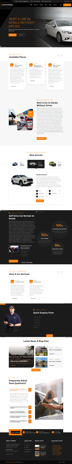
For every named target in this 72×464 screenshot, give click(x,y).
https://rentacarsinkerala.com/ (22, 393)
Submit (49, 335)
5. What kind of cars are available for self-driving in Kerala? (18, 421)
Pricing (41, 4)
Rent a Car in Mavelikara (19, 361)
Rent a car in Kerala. (12, 462)
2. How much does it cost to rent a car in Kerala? (18, 407)
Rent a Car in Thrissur (56, 454)
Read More (42, 449)
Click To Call (13, 261)
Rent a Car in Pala (56, 450)
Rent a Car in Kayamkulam (55, 349)
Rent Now (14, 80)
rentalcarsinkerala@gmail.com (23, 1)
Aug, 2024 (38, 360)
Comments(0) (18, 358)
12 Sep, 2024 (44, 445)
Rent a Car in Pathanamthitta (58, 448)
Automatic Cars (19, 282)
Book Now (67, 4)
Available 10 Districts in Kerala (31, 432)
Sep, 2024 (11, 348)
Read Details (14, 298)
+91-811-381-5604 (36, 1)
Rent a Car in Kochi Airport (57, 453)
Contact (55, 4)
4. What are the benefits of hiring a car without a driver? (18, 417)
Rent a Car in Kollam (56, 445)
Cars (45, 4)
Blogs (50, 4)
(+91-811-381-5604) (27, 262)
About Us (36, 4)
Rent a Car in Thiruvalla (57, 446)
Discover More (41, 138)
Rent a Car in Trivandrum (55, 361)
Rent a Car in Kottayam (57, 449)
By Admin (12, 358)
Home (31, 4)
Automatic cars (28, 449)
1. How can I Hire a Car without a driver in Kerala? (17, 390)
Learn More (13, 365)
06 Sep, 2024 (44, 451)
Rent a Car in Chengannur (57, 451)
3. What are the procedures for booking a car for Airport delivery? (18, 412)
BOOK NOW (39, 200)
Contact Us (28, 451)
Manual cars (37, 282)
